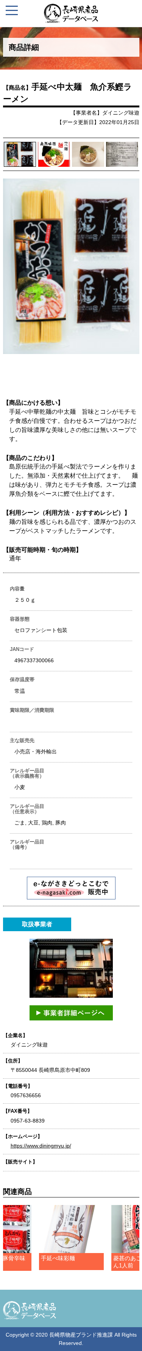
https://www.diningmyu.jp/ (41, 1146)
